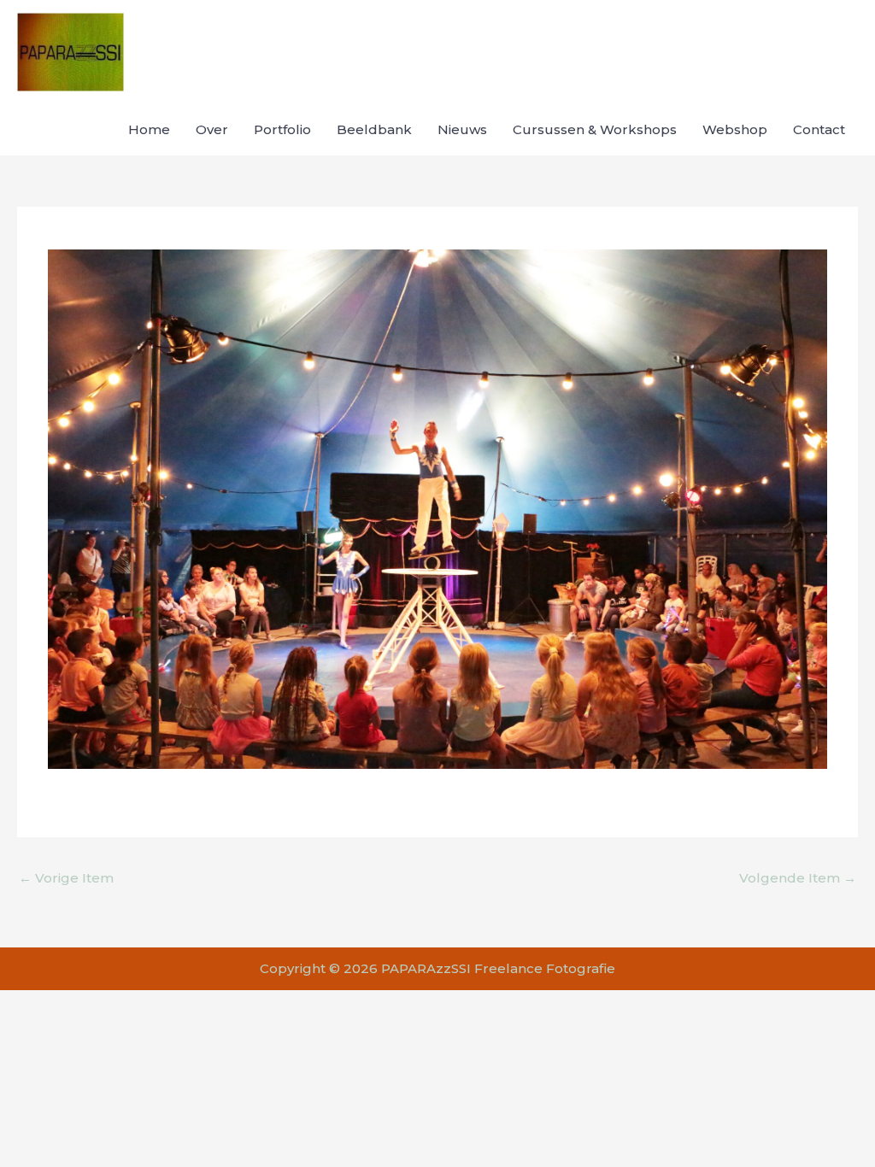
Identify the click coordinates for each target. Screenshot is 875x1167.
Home (149, 129)
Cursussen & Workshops (595, 129)
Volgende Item (797, 878)
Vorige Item (66, 878)
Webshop (734, 129)
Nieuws (462, 129)
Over (212, 129)
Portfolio (282, 129)
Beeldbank (374, 129)
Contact (819, 129)
